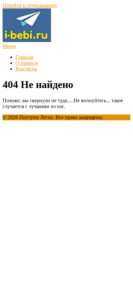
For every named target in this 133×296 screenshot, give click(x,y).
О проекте (26, 63)
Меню (9, 46)
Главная (24, 57)
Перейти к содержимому (30, 5)
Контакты (26, 68)
